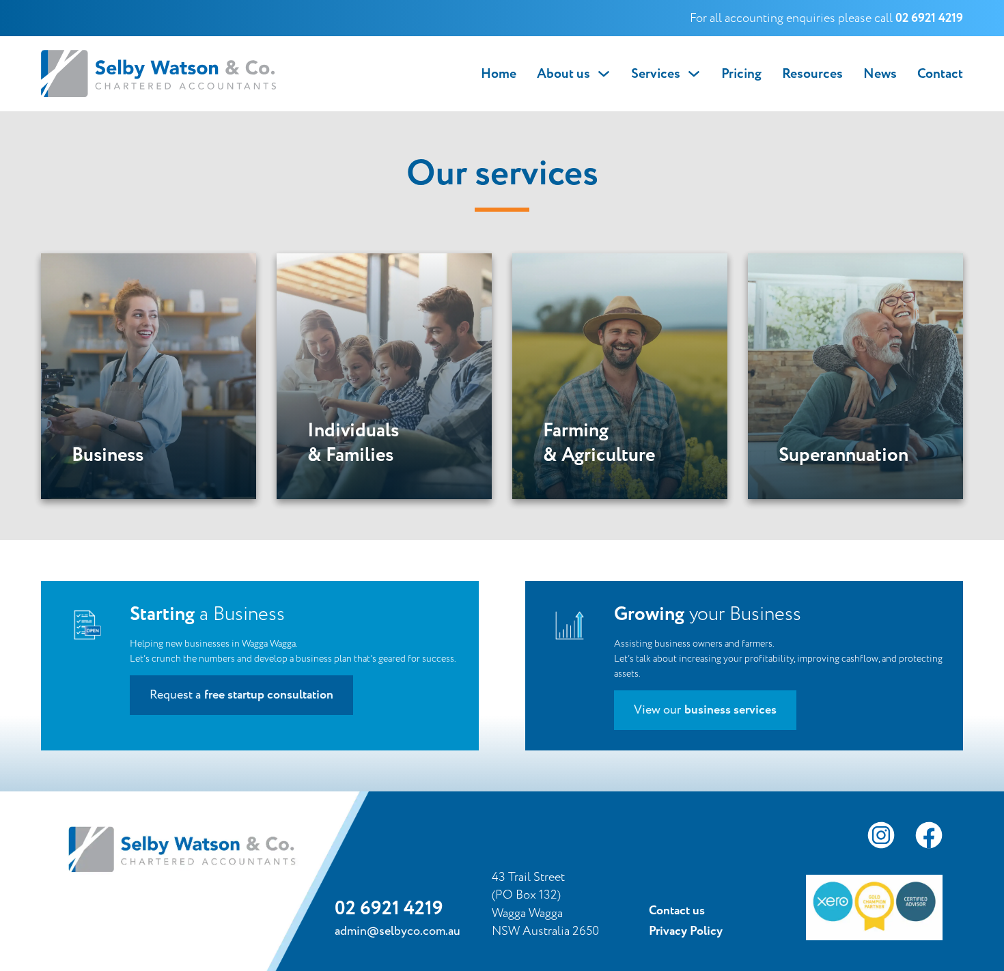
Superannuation (843, 455)
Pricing (741, 74)
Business (107, 455)
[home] (159, 74)
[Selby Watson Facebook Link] (929, 837)
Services (655, 74)
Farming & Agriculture (599, 443)
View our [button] (705, 710)
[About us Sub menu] (604, 74)
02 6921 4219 (389, 909)
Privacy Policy (686, 931)
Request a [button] (241, 695)
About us (563, 74)
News (880, 74)
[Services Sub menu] (694, 74)
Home (498, 74)
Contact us (677, 911)
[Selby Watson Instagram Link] (881, 837)
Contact (940, 74)
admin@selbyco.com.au (397, 931)
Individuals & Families (353, 443)
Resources (812, 74)
